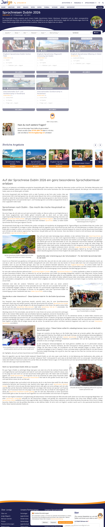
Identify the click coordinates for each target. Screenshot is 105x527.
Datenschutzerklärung (57, 519)
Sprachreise (49, 220)
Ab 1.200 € (18, 72)
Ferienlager (24, 513)
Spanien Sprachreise (69, 337)
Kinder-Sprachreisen (17, 376)
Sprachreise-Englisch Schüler (41, 271)
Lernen (62, 7)
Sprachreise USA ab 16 (49, 307)
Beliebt (3, 7)
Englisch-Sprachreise (77, 265)
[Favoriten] (99, 3)
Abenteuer (11, 7)
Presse (3, 521)
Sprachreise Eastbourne (64, 271)
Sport (19, 7)
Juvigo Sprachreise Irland (83, 247)
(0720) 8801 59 (21, 3)
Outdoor (54, 7)
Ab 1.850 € (86, 72)
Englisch (25, 7)
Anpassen (53, 522)
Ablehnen (45, 522)
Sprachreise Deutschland (31, 377)
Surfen (39, 7)
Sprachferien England (46, 219)
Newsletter (100, 7)
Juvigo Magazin (5, 516)
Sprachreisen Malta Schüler (16, 219)
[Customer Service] (100, 515)
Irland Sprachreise (95, 236)
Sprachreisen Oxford (8, 400)
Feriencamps (24, 521)
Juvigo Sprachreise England (18, 233)
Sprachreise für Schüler (60, 303)
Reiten (33, 7)
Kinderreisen (24, 519)
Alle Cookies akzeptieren (65, 522)
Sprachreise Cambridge (13, 398)
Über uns (4, 513)
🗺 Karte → (97, 32)
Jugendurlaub (25, 524)
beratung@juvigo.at (37, 133)
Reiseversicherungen (7, 524)
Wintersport (71, 7)
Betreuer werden (6, 519)
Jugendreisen (25, 516)
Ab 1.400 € (52, 109)
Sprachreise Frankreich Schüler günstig (21, 392)
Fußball (46, 7)
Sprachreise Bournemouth (25, 307)
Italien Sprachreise (37, 291)
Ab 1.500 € (52, 72)
